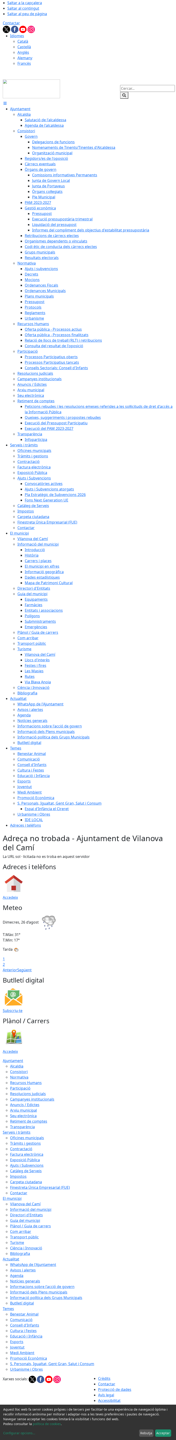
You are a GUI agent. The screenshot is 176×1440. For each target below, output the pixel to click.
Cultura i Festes (23, 1330)
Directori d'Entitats (26, 1214)
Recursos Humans (26, 1082)
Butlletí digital (22, 1303)
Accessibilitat (109, 1400)
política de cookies (47, 1424)
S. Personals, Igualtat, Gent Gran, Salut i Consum (52, 1363)
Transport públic (24, 1237)
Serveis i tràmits (16, 1132)
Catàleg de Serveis (26, 1170)
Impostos (18, 1176)
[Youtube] (23, 28)
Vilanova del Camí (25, 1203)
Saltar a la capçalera (24, 2)
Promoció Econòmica (28, 1358)
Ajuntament (13, 1060)
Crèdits (104, 1378)
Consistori (19, 1071)
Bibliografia (20, 1253)
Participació (20, 1088)
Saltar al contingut (23, 8)
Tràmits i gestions (25, 1143)
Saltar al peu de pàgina (27, 13)
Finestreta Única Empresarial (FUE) (40, 1187)
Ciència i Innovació (26, 1248)
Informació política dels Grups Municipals (46, 1297)
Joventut (17, 1347)
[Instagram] (31, 28)
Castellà (24, 46)
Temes (8, 1308)
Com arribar (20, 1231)
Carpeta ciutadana (26, 1181)
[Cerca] (124, 95)
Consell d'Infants (24, 1325)
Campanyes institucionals (32, 1099)
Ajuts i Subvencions (27, 1165)
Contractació (21, 1148)
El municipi (12, 1198)
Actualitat (11, 1259)
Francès (24, 63)
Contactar (11, 22)
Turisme (17, 1242)
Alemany (24, 57)
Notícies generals (25, 1281)
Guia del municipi (25, 1220)
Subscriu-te (12, 1010)
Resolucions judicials (28, 1093)
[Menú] (5, 103)
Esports (16, 1341)
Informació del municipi (30, 1209)
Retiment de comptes (28, 1121)
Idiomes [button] (17, 35)
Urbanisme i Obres (26, 1369)
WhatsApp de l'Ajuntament (33, 1264)
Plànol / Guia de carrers (30, 1226)
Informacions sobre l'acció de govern (42, 1286)
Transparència (22, 1126)
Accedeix (10, 897)
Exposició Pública (25, 1159)
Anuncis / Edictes (24, 1104)
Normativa (19, 1077)
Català (22, 41)
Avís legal (106, 1395)
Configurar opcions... (19, 1433)
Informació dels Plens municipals (38, 1292)
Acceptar (163, 1433)
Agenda (16, 1275)
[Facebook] (15, 28)
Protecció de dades (114, 1389)
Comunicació (21, 1319)
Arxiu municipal (23, 1110)
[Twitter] (7, 28)
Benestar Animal (24, 1314)
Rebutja (146, 1433)
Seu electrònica (23, 1115)
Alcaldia (16, 1066)
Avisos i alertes (23, 1270)
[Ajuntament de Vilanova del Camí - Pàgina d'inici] (31, 88)
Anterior (10, 969)
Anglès (23, 52)
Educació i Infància (26, 1336)
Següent (24, 969)
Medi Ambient (22, 1352)
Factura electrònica (26, 1154)
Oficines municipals (27, 1137)
